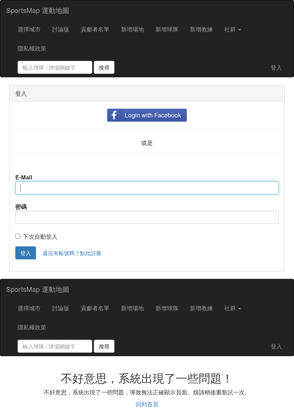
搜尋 (104, 67)
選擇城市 (29, 29)
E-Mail (23, 177)
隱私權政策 (32, 48)
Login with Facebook (153, 115)
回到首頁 (147, 404)
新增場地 (132, 29)
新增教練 (201, 29)
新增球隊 (166, 29)
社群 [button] (230, 29)
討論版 (60, 29)
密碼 (21, 206)
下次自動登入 (40, 236)
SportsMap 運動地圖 (37, 10)
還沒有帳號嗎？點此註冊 (71, 253)
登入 (276, 67)
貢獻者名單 (95, 29)
